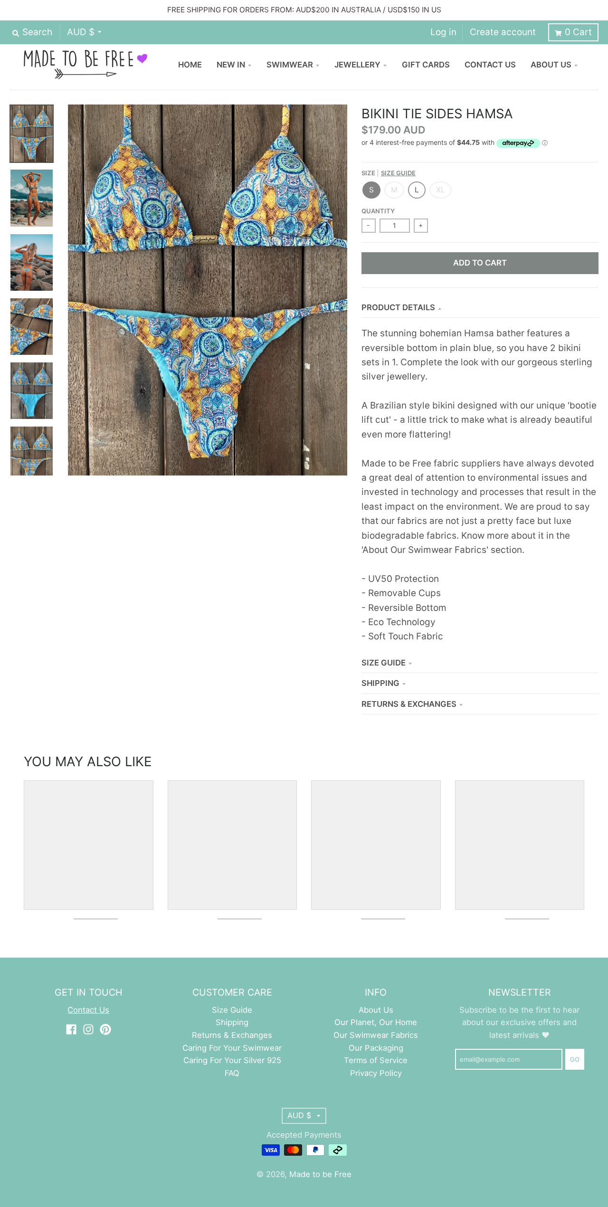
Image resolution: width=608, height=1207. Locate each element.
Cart (578, 32)
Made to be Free (320, 1174)
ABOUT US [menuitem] (551, 64)
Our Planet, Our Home (375, 1022)
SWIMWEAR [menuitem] (289, 64)
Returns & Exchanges (408, 704)
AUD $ (81, 32)
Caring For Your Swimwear (232, 1048)
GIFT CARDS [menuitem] (426, 64)
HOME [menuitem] (190, 64)
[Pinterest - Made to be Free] (105, 1029)
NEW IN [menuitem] (231, 64)
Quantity (378, 211)
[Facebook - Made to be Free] (71, 1029)
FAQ (232, 1073)
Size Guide (398, 173)
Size (388, 173)
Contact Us (88, 1010)
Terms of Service (376, 1060)
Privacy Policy (376, 1073)
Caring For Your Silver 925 (232, 1060)
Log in (443, 32)
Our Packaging (376, 1048)
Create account (503, 32)
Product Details (398, 307)
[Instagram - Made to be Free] (88, 1029)
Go (575, 1059)
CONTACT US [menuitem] (490, 64)
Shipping (380, 683)
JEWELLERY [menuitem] (357, 64)
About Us (376, 1010)
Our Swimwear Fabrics (375, 1035)
